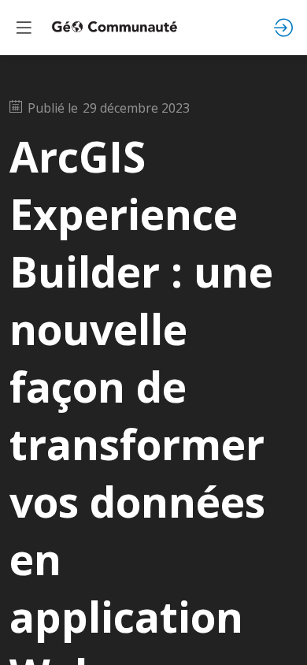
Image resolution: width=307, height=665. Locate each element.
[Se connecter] (283, 27)
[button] (23, 27)
